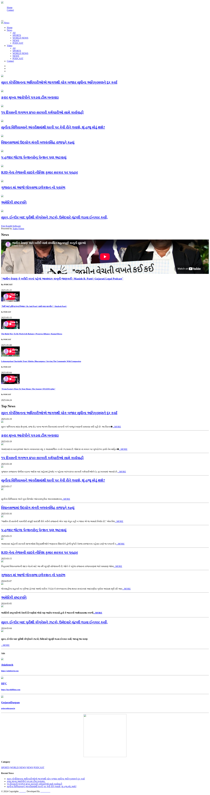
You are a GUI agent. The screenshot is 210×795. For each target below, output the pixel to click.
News (9, 30)
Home (9, 7)
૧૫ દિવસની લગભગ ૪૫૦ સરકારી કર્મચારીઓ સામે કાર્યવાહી (34, 784)
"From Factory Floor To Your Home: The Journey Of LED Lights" (28, 389)
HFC (4, 683)
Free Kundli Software (11, 226)
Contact (10, 10)
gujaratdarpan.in (8, 708)
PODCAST (18, 43)
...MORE (117, 426)
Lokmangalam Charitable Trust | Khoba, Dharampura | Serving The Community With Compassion (41, 361)
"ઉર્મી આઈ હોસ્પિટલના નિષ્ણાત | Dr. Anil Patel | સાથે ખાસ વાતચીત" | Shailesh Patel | (34, 306)
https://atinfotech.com (10, 671)
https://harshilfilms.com (10, 689)
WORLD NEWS (20, 38)
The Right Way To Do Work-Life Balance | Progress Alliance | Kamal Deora (31, 334)
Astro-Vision (18, 228)
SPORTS (17, 35)
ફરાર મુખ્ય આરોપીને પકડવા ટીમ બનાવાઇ (26, 781)
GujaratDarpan (10, 702)
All (14, 32)
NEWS (16, 40)
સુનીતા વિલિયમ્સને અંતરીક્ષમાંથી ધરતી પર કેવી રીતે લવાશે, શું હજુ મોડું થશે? (41, 786)
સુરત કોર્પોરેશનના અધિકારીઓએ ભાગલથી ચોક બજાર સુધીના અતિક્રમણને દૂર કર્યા (46, 779)
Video (9, 45)
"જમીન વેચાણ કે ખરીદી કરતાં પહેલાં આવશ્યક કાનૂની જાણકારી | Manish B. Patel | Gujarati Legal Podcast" (62, 278)
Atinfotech (7, 664)
